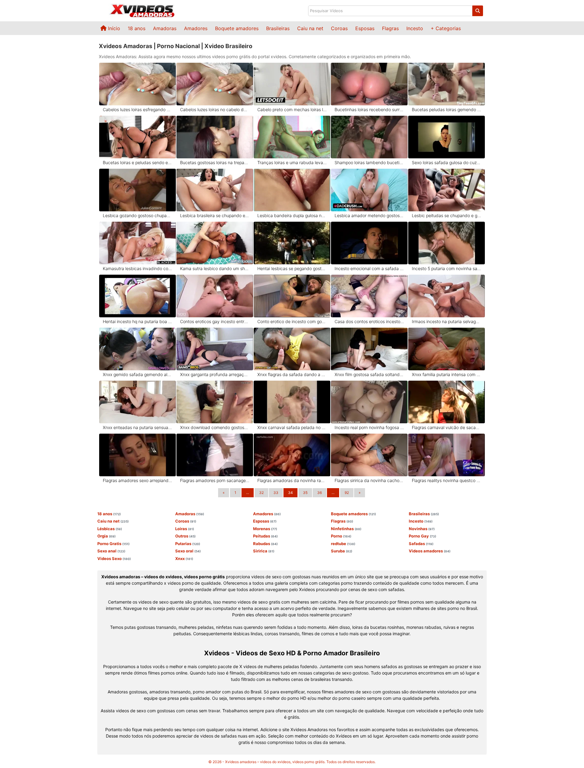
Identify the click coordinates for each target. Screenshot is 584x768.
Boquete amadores (237, 28)
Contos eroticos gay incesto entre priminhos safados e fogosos (215, 321)
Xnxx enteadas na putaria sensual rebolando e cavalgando (137, 427)
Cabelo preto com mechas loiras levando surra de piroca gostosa (292, 109)
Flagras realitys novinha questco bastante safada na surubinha (446, 480)
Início (113, 28)
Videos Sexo (114, 558)
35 (305, 492)
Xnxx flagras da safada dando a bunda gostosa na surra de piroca (292, 374)
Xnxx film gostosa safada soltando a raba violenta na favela (369, 374)
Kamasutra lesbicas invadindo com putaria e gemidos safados (137, 268)
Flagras (390, 28)
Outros (185, 536)
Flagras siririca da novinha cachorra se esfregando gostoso (369, 480)
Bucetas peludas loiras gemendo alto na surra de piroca (446, 109)
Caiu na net (310, 28)
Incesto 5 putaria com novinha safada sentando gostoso (446, 268)
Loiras (184, 528)
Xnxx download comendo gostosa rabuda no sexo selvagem (215, 427)
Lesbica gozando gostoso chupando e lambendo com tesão (137, 215)
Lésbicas (109, 528)
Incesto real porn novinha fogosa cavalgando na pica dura (369, 427)
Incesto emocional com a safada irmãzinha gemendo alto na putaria (369, 268)
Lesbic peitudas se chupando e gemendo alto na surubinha (446, 215)
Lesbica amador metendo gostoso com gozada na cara (369, 215)
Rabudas (265, 543)
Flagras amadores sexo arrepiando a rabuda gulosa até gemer (137, 480)
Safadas (421, 543)
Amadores (195, 28)
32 (261, 492)
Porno (341, 536)
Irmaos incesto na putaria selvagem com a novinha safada (446, 321)
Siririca (263, 550)
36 (319, 492)
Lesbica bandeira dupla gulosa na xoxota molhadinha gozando (292, 215)
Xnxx (184, 558)
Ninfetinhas (346, 528)
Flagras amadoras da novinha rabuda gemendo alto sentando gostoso (292, 480)
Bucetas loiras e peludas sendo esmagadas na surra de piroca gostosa (137, 162)
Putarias (187, 543)
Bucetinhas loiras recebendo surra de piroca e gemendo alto (369, 109)
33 (275, 492)
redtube (343, 543)
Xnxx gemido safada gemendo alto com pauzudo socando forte (137, 374)
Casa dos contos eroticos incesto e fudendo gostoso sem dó (369, 321)
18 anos (136, 28)
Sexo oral (188, 550)
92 (347, 492)
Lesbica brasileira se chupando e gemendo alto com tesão (215, 215)
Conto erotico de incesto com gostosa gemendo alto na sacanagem (292, 321)
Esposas (364, 28)
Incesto (414, 28)
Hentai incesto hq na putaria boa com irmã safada (137, 321)
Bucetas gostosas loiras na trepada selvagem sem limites (215, 162)
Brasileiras (278, 28)
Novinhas (422, 528)
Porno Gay (422, 536)
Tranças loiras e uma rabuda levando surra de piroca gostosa (292, 162)
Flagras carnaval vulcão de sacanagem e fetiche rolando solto (446, 427)
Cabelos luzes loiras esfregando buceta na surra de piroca (137, 109)
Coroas (339, 28)
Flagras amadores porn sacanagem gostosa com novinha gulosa (215, 480)
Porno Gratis (113, 543)
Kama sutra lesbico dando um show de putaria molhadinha (215, 268)
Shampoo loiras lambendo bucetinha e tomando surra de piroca (369, 162)
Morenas (265, 528)
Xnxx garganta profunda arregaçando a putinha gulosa (215, 374)
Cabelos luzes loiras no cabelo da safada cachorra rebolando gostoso (215, 109)
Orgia (106, 536)
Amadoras (164, 28)
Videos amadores (429, 550)
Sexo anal (111, 550)
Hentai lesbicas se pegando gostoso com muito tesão (292, 268)
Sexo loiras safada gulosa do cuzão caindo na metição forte (446, 162)
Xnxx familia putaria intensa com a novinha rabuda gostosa (446, 374)
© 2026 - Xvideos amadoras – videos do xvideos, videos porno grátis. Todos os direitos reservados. (292, 761)
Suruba (341, 550)
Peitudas (265, 536)
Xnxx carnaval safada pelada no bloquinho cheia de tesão (292, 427)
